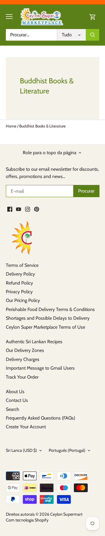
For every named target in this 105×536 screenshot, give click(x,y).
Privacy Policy (19, 291)
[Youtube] (18, 209)
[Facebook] (9, 209)
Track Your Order (22, 377)
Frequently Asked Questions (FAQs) (40, 418)
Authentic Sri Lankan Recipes (34, 341)
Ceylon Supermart (66, 514)
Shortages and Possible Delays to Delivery (48, 318)
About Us (15, 391)
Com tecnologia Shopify (27, 520)
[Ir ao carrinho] (92, 17)
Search (12, 409)
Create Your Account (26, 426)
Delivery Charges (22, 359)
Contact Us (17, 400)
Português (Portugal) (67, 450)
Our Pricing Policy (23, 300)
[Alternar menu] (9, 16)
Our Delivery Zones (25, 350)
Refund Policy (19, 283)
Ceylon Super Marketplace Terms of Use (45, 327)
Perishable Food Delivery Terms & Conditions (50, 309)
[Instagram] (27, 209)
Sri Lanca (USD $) (21, 450)
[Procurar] (92, 35)
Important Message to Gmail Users (40, 368)
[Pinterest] (36, 209)
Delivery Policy (20, 274)
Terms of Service (22, 265)
